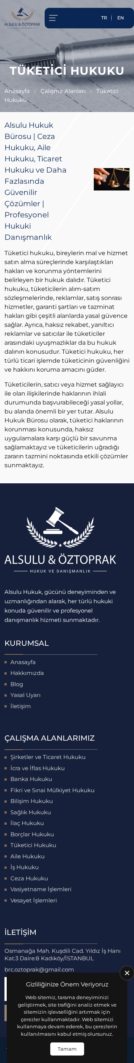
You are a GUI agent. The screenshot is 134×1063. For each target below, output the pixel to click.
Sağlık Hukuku (30, 812)
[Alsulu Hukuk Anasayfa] (22, 18)
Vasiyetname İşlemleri (40, 889)
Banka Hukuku (31, 778)
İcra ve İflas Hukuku (37, 768)
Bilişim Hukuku (31, 801)
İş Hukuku (24, 867)
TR (104, 18)
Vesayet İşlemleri (33, 900)
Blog (16, 684)
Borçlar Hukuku (32, 834)
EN (120, 18)
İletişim (20, 706)
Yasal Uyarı (25, 694)
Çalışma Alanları (63, 90)
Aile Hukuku (27, 856)
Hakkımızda (27, 672)
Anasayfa (17, 90)
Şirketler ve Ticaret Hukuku (48, 756)
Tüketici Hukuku (33, 845)
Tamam (67, 1049)
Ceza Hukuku (29, 878)
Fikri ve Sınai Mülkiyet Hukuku (52, 790)
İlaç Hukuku (27, 823)
